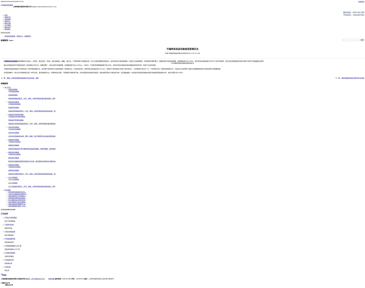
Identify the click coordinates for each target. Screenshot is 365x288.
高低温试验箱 (12, 89)
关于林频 (8, 25)
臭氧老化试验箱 (13, 140)
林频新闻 (28, 36)
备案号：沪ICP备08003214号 (35, 279)
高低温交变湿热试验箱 (16, 114)
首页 (6, 15)
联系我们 (8, 29)
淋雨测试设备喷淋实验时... (17, 198)
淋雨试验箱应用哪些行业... (17, 204)
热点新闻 (8, 190)
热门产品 (8, 87)
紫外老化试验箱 (13, 152)
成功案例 (8, 19)
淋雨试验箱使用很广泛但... (17, 206)
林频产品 (8, 17)
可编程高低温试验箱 (10, 61)
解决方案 (8, 23)
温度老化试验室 (13, 165)
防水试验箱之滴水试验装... (17, 202)
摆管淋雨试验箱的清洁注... (17, 192)
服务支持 (8, 27)
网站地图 (51, 279)
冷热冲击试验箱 (13, 127)
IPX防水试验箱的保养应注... (17, 194)
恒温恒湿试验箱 (10, 36)
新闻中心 (8, 21)
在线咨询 (361, 1)
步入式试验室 (12, 177)
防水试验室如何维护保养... (17, 200)
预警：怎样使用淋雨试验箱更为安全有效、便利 (23, 78)
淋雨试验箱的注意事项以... (17, 196)
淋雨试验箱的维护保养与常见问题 (352, 78)
